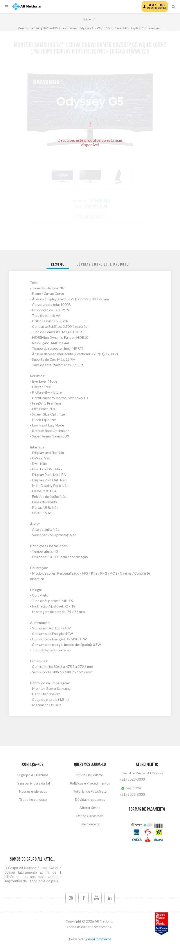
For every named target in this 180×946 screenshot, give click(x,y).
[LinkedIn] (109, 898)
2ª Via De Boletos (89, 775)
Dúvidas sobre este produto (103, 264)
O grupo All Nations (32, 775)
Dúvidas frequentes (90, 799)
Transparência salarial (33, 783)
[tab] (58, 264)
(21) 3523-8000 (132, 779)
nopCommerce (99, 939)
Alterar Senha (89, 807)
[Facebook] (83, 898)
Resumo (58, 264)
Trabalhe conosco (33, 799)
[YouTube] (96, 898)
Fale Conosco (89, 824)
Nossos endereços (33, 791)
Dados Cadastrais (90, 815)
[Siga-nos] (70, 898)
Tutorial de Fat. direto (90, 791)
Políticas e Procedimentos (90, 783)
